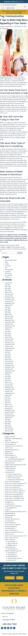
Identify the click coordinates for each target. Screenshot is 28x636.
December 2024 (9, 320)
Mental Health (9, 513)
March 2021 (8, 404)
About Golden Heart (11, 260)
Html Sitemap (9, 269)
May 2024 (8, 333)
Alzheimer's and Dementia (12, 438)
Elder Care (8, 453)
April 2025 (8, 313)
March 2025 (8, 315)
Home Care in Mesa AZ (11, 487)
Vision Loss (10, 560)
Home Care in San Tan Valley (13, 493)
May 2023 (8, 356)
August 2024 (8, 328)
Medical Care (11, 545)
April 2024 (8, 335)
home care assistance (10, 86)
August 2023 (8, 350)
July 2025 (7, 307)
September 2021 (10, 393)
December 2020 (9, 410)
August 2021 (8, 395)
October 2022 (9, 369)
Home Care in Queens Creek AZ (14, 491)
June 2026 (8, 286)
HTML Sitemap (22, 634)
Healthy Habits (9, 466)
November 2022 (9, 367)
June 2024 (8, 331)
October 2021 (9, 391)
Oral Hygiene (9, 521)
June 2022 (8, 376)
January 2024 (9, 341)
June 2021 (8, 399)
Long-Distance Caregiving (15, 459)
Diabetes (7, 451)
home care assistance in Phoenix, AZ (11, 236)
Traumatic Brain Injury (14, 558)
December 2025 (9, 298)
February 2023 (9, 361)
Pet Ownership (9, 528)
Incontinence (11, 554)
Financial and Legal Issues (12, 461)
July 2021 (7, 397)
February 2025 (9, 316)
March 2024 (8, 337)
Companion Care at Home (12, 446)
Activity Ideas (11, 541)
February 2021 (9, 406)
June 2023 (8, 354)
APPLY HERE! (18, 13)
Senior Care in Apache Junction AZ (15, 536)
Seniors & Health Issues (12, 551)
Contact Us (8, 266)
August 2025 (8, 305)
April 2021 (8, 403)
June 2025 (8, 309)
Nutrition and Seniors (11, 519)
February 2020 (9, 429)
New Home (8, 273)
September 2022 (10, 371)
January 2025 (9, 318)
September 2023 (10, 348)
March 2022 (8, 382)
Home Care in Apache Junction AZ (14, 483)
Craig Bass (5, 28)
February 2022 (9, 384)
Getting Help (8, 463)
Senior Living (9, 539)
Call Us (20, 578)
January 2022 (9, 386)
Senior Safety (9, 547)
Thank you (8, 277)
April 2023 (8, 358)
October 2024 (9, 324)
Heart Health (11, 553)
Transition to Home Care (14, 480)
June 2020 (8, 421)
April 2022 (8, 380)
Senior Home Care (12, 478)
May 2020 (8, 423)
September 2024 (10, 326)
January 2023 (9, 363)
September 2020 (10, 416)
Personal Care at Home (12, 524)
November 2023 (9, 345)
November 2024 (9, 322)
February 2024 (9, 339)
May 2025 (8, 311)
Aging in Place (9, 436)
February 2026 (9, 294)
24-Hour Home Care (13, 474)
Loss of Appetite (10, 508)
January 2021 (9, 408)
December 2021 (9, 388)
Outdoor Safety (9, 523)
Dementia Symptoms (11, 450)
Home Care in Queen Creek (13, 489)
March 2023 (8, 359)
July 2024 (7, 330)
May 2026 (8, 288)
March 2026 (8, 292)
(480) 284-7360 (18, 240)
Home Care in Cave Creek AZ (13, 485)
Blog (6, 262)
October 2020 (9, 414)
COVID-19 (8, 448)
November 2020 (9, 412)
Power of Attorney (10, 530)
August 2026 (8, 283)
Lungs (7, 510)
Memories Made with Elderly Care (14, 511)
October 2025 (9, 301)
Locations (8, 271)
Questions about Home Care (13, 532)
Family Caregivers (10, 457)
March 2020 (8, 427)
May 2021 (8, 401)
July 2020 (7, 419)
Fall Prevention (9, 455)
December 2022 (9, 365)
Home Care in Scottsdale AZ (13, 495)
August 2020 (8, 418)
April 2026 (8, 290)
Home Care (8, 472)
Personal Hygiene (10, 526)
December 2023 (9, 343)
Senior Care (8, 534)
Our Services (8, 275)
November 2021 (9, 389)
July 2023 (7, 352)
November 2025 (9, 300)
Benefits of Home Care (14, 476)
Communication (10, 245)
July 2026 (7, 285)
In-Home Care (9, 504)
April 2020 (8, 425)
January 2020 (9, 431)
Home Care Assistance (11, 481)
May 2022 (8, 378)
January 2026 (9, 296)
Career (7, 264)
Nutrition (10, 470)
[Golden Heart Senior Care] (14, 604)
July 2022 (7, 374)
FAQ (6, 268)
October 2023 (9, 346)
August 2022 (8, 373)
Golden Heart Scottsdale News (14, 465)
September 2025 (10, 303)
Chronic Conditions (10, 442)
